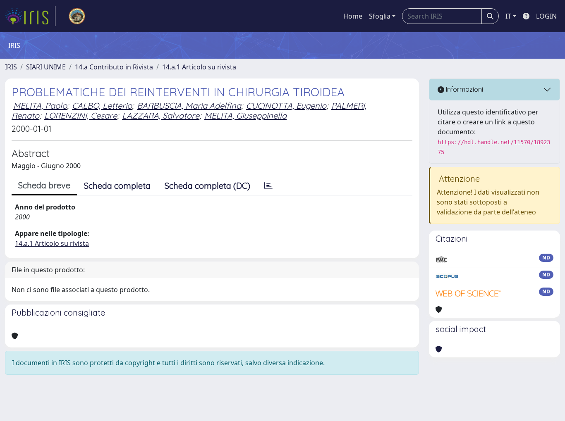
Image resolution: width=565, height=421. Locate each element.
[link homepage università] (77, 16)
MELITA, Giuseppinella (245, 115)
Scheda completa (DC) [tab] (207, 186)
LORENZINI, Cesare (80, 115)
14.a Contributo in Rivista (114, 66)
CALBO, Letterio (102, 105)
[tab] (268, 186)
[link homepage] (30, 16)
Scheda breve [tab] (44, 185)
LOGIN (546, 16)
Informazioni (463, 89)
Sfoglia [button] (379, 16)
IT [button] (508, 16)
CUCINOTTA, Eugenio (286, 105)
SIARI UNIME (46, 66)
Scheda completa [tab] (117, 186)
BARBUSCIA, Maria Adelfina (189, 105)
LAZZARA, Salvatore (160, 115)
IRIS (11, 66)
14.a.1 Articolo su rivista (199, 66)
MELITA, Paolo (40, 105)
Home (352, 16)
